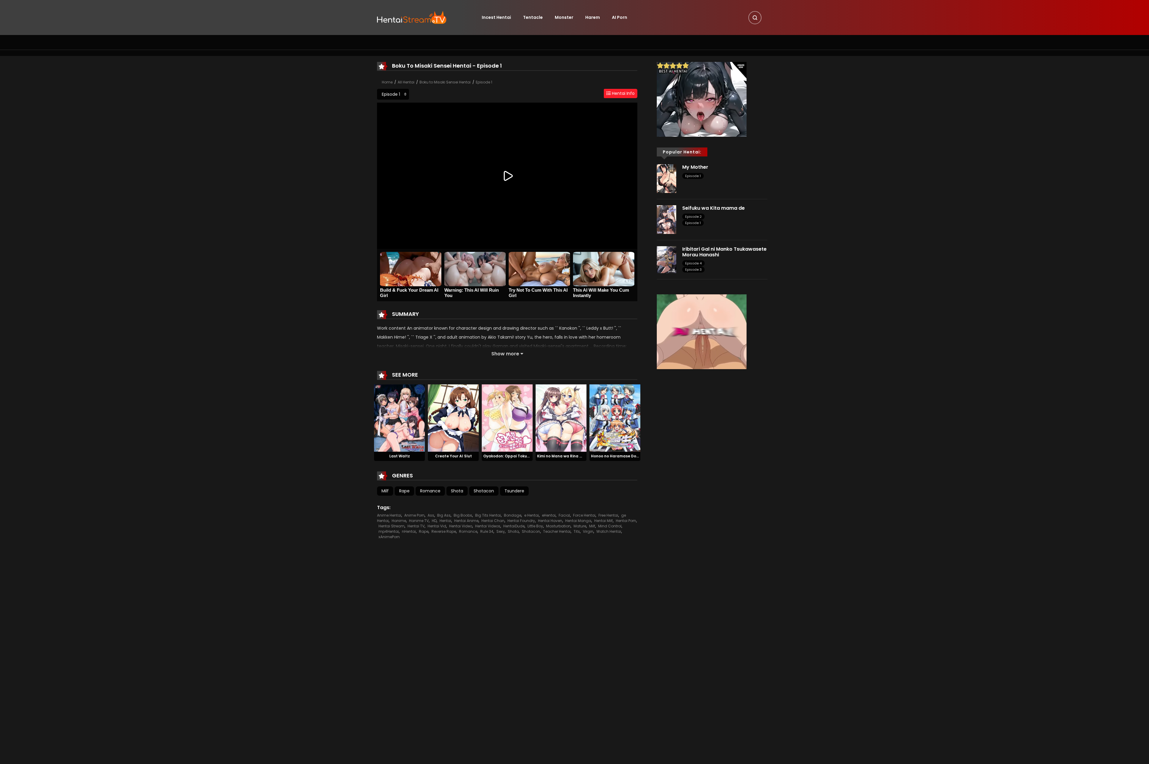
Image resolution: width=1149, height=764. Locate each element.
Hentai (445, 520)
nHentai (409, 531)
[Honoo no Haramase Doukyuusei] (614, 418)
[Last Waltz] (399, 418)
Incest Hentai (496, 17)
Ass (431, 515)
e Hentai (531, 515)
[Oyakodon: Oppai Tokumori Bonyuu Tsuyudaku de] (507, 418)
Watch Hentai (608, 531)
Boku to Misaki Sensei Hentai (445, 82)
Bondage (512, 515)
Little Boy (535, 526)
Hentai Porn (626, 520)
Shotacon (484, 491)
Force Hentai (584, 515)
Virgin (588, 531)
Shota (457, 491)
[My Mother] (666, 178)
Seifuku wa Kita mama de (713, 208)
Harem (592, 17)
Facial (564, 515)
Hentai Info (623, 93)
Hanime (399, 520)
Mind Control (609, 526)
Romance (430, 491)
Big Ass (444, 515)
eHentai (549, 515)
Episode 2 (693, 216)
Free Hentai (608, 515)
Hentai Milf (603, 520)
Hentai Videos (487, 526)
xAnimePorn (389, 536)
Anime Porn (414, 515)
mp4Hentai (389, 531)
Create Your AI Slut (453, 456)
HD (434, 520)
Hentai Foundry (521, 520)
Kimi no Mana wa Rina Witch (563, 456)
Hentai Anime (466, 520)
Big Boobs (463, 515)
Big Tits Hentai (488, 515)
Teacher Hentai (557, 531)
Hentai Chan (492, 520)
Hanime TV (419, 520)
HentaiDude (514, 526)
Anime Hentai (389, 515)
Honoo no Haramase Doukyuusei (622, 456)
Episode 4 (693, 263)
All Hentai (406, 82)
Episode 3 (693, 269)
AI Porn (619, 17)
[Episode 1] (393, 94)
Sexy (500, 531)
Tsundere (514, 491)
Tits (577, 531)
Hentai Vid (437, 526)
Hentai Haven (550, 520)
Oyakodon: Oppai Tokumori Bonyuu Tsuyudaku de (530, 456)
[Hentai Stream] (411, 17)
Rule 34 (486, 531)
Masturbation (558, 526)
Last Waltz (399, 456)
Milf (385, 491)
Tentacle (533, 17)
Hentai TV (416, 526)
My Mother (695, 167)
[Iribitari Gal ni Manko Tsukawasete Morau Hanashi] (666, 259)
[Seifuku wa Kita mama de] (666, 219)
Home (387, 82)
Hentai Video (460, 526)
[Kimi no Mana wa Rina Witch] (561, 418)
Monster (564, 17)
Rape (404, 491)
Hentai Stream (392, 526)
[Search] (755, 17)
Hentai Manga (578, 520)
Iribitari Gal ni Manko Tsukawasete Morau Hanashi (724, 252)
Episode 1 (484, 82)
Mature (580, 526)
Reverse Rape (443, 531)
